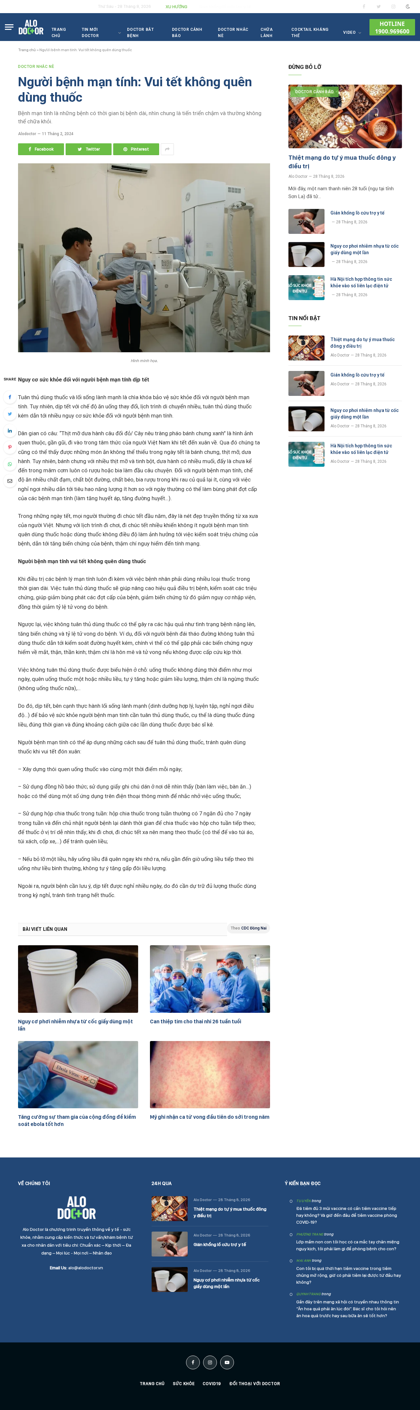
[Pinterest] (9, 447)
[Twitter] (9, 413)
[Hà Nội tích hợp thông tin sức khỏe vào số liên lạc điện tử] (306, 287)
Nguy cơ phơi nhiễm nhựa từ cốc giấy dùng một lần (75, 1025)
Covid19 (212, 1383)
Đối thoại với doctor (254, 1383)
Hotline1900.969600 (392, 27)
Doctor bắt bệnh (140, 32)
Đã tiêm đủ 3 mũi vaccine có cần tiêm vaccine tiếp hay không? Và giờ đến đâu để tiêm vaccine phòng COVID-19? (346, 1215)
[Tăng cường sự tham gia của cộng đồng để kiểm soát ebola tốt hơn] (78, 1075)
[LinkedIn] (9, 430)
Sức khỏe (184, 1383)
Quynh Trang (308, 1294)
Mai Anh (303, 1260)
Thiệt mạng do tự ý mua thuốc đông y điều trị (342, 162)
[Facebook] (9, 397)
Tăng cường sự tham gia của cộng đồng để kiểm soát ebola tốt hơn (77, 1120)
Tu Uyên (303, 1201)
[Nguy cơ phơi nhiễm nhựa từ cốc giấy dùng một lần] (78, 979)
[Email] (9, 480)
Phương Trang (309, 1234)
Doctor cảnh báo (187, 32)
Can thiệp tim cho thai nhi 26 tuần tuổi (195, 1021)
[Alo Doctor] (31, 27)
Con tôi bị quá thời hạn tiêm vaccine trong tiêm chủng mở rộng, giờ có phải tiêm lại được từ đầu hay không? (348, 1275)
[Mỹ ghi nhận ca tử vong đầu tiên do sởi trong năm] (210, 1075)
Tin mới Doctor (90, 32)
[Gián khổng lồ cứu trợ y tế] (306, 221)
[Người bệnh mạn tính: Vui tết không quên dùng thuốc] (144, 350)
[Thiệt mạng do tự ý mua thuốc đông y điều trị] (345, 117)
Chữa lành (267, 32)
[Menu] (9, 27)
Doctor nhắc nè (233, 32)
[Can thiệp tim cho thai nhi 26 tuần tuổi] (210, 979)
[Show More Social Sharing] (167, 149)
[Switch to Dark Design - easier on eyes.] (407, 6)
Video (349, 32)
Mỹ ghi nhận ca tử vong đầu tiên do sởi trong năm (209, 1117)
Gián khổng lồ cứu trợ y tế (225, 6)
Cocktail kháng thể (309, 32)
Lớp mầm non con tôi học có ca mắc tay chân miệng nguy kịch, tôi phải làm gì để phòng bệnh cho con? (347, 1245)
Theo (248, 928)
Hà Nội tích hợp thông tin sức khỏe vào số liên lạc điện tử (361, 282)
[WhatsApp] (9, 464)
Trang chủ (59, 32)
